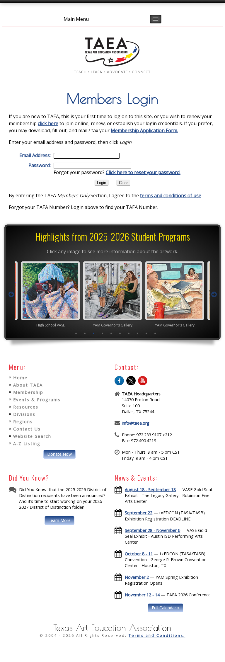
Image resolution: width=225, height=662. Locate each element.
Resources (25, 407)
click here (48, 123)
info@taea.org (135, 423)
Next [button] (214, 294)
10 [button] (155, 333)
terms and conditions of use (170, 195)
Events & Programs (37, 399)
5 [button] (111, 333)
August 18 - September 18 (150, 489)
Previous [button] (11, 294)
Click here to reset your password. (143, 172)
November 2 (137, 577)
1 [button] (76, 333)
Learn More (59, 520)
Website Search (32, 436)
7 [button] (129, 333)
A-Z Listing (26, 443)
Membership (28, 392)
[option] (92, 294)
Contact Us (27, 429)
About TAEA (28, 385)
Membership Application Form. (144, 130)
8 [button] (137, 333)
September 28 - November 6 (152, 530)
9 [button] (146, 333)
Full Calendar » (165, 607)
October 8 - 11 (139, 554)
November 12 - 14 (142, 595)
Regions (23, 421)
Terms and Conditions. (157, 635)
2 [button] (85, 333)
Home (20, 377)
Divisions (24, 414)
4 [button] (102, 333)
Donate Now (59, 454)
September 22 (138, 512)
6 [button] (120, 333)
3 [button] (93, 333)
